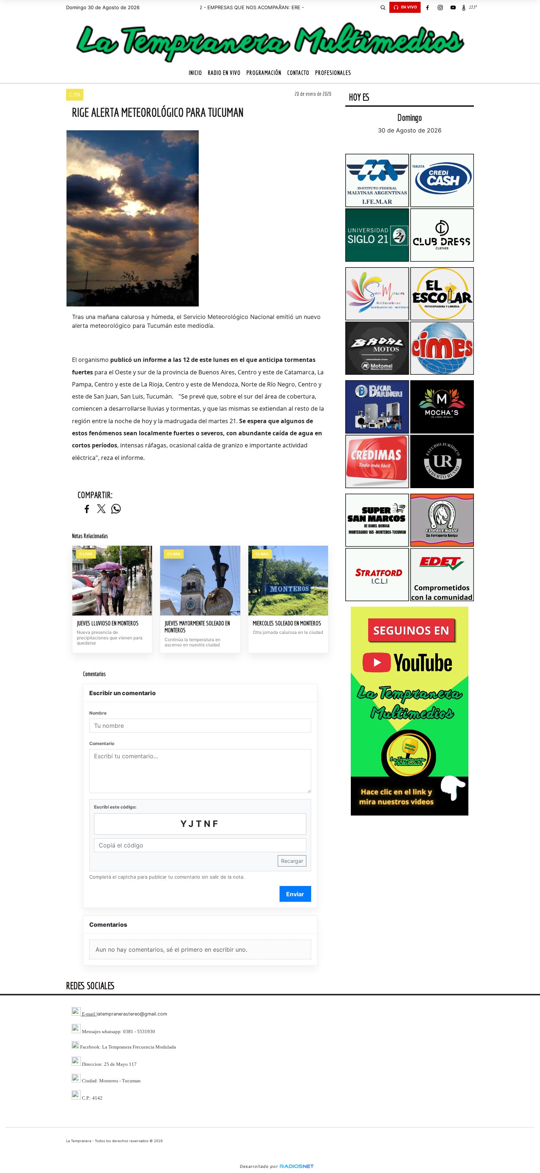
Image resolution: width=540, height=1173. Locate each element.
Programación (263, 72)
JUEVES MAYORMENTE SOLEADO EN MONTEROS (197, 627)
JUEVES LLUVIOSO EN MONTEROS (107, 623)
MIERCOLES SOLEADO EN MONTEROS (287, 623)
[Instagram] (440, 7)
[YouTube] (453, 7)
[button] (383, 7)
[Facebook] (427, 7)
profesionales (333, 72)
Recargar (292, 861)
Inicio (195, 72)
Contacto (298, 72)
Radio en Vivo (224, 72)
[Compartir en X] (101, 509)
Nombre (98, 713)
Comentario (101, 743)
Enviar (295, 894)
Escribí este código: (115, 807)
